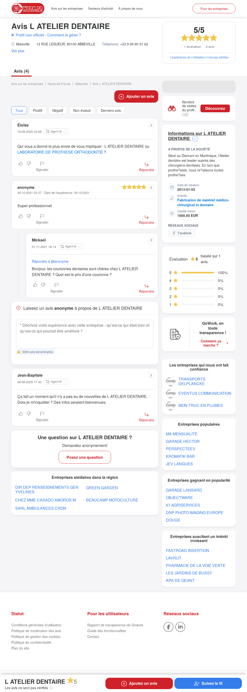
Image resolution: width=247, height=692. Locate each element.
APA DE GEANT (180, 580)
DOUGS (173, 520)
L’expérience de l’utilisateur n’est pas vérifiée (199, 57)
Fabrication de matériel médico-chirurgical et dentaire (203, 202)
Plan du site (20, 648)
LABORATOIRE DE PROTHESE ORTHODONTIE (60, 152)
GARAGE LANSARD (184, 490)
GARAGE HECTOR (183, 441)
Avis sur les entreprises (67, 8)
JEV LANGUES (179, 463)
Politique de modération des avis (36, 630)
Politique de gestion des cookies (35, 636)
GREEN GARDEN (102, 487)
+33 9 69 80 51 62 (134, 44)
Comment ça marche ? (211, 343)
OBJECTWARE (179, 497)
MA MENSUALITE (182, 433)
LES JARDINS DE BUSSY (189, 573)
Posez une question (85, 457)
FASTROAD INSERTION (187, 550)
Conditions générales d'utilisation (36, 624)
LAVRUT (173, 558)
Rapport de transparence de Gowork (115, 624)
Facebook (185, 233)
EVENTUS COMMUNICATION (204, 393)
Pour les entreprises (214, 8)
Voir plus (17, 51)
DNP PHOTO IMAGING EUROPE (194, 512)
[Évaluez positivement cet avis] (20, 166)
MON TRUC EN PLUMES (200, 405)
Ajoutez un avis (143, 683)
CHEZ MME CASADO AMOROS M (45, 500)
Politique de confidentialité (31, 642)
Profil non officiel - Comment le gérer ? (48, 35)
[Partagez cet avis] (151, 125)
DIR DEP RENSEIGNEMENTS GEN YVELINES (46, 489)
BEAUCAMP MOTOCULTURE (112, 500)
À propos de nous (130, 8)
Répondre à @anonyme (50, 261)
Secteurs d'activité (100, 8)
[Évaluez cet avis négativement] (28, 166)
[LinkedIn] (180, 626)
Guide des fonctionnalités (106, 630)
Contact (93, 636)
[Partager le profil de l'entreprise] (229, 86)
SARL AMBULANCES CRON (40, 508)
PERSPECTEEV (180, 448)
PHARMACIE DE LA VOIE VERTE (196, 565)
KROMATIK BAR (180, 456)
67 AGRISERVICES (183, 505)
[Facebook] (168, 626)
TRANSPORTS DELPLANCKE (192, 381)
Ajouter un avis (140, 96)
